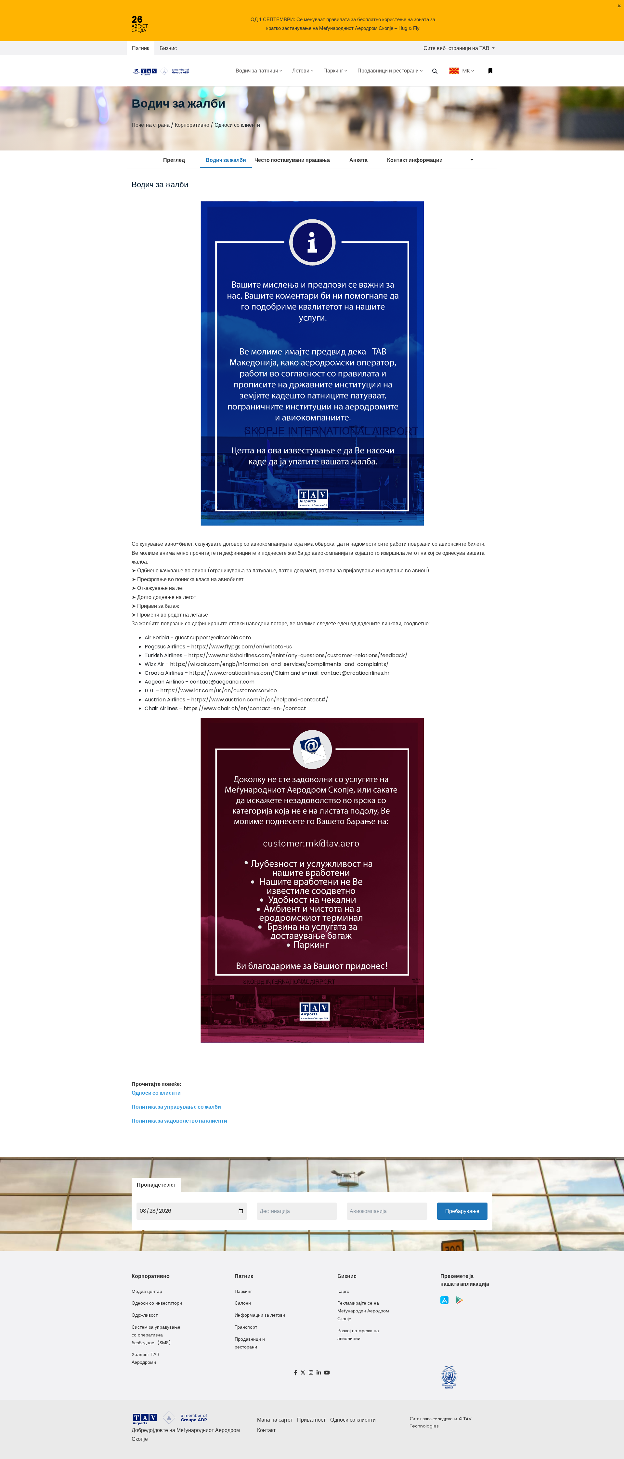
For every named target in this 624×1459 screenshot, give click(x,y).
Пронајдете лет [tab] (156, 1185)
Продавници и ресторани (250, 1343)
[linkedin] (319, 1372)
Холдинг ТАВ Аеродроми (145, 1358)
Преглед (174, 160)
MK (466, 70)
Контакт (266, 1430)
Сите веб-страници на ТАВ (457, 48)
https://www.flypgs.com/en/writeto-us (241, 646)
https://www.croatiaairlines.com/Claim (239, 673)
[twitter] (303, 1372)
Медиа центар (147, 1291)
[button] (619, 6)
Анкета (358, 160)
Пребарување (462, 1211)
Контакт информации (415, 160)
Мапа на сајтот (275, 1420)
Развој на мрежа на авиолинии (358, 1334)
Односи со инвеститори (157, 1303)
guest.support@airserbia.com (213, 637)
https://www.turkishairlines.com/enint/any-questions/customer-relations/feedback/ (298, 655)
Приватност (311, 1420)
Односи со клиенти (353, 1420)
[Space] (163, 71)
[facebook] (295, 1372)
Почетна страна (151, 125)
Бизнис (168, 48)
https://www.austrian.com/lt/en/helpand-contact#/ (259, 699)
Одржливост (145, 1315)
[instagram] (311, 1372)
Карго (343, 1291)
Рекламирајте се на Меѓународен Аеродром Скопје (363, 1311)
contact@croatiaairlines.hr (355, 673)
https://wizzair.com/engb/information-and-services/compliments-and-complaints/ (279, 664)
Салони (243, 1303)
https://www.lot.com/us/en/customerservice (218, 690)
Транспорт (246, 1327)
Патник (140, 48)
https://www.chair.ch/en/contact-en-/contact (245, 708)
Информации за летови (260, 1315)
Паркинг (243, 1291)
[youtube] (327, 1372)
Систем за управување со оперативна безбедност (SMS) (156, 1335)
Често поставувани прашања (292, 160)
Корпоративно (192, 125)
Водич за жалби (226, 160)
